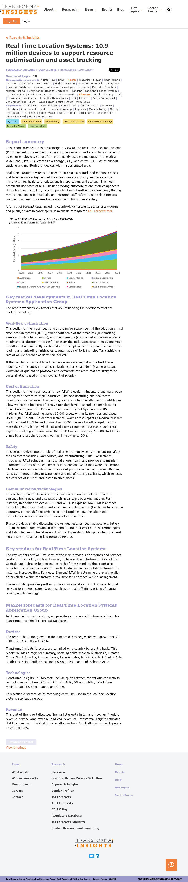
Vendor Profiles (63, 790)
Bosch (72, 80)
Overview (58, 772)
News (89, 10)
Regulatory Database (67, 815)
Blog (120, 10)
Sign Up (11, 21)
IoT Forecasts (61, 797)
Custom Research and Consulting (75, 828)
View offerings (16, 748)
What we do (20, 772)
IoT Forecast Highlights (68, 822)
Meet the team (22, 784)
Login (26, 21)
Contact (17, 797)
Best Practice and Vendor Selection (77, 778)
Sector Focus (124, 795)
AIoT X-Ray (60, 809)
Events (107, 10)
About (49, 10)
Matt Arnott (85, 69)
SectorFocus (153, 10)
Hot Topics (122, 787)
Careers (17, 790)
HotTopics (134, 10)
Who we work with (25, 778)
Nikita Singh (68, 69)
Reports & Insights (65, 784)
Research (69, 10)
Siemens (84, 95)
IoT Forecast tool (100, 211)
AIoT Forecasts (62, 803)
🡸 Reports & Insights (23, 38)
